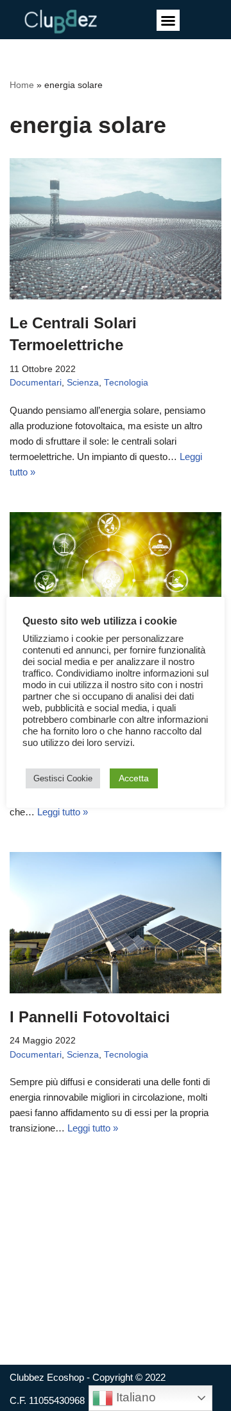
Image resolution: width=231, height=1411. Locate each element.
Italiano (134, 1397)
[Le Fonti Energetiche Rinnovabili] (115, 582)
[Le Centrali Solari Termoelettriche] (115, 228)
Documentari (36, 382)
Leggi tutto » (62, 811)
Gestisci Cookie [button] (62, 778)
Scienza (83, 382)
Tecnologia (126, 382)
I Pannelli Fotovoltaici (90, 1016)
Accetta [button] (134, 778)
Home (22, 85)
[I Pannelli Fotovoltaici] (115, 922)
